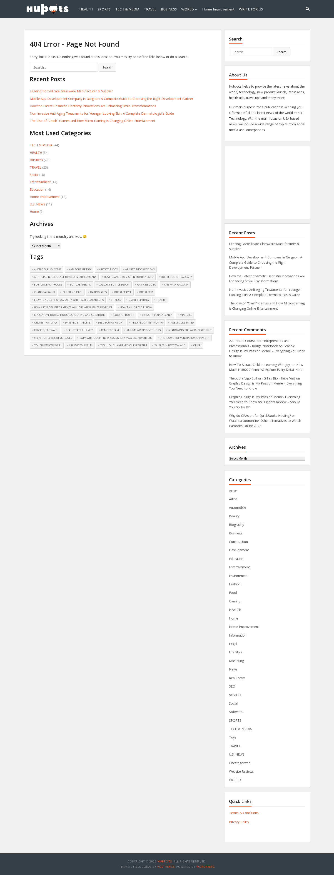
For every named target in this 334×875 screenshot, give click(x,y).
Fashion (235, 584)
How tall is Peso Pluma (136, 307)
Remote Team (110, 330)
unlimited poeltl (81, 345)
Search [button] (107, 67)
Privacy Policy (239, 822)
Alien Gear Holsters (47, 269)
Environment (238, 576)
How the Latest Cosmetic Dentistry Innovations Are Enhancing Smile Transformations (93, 106)
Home (34, 211)
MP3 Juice (186, 314)
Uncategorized (239, 763)
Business (36, 160)
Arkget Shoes (108, 269)
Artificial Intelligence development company (65, 276)
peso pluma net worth (147, 322)
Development (239, 550)
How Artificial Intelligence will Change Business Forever (73, 307)
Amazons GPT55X (80, 269)
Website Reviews (241, 771)
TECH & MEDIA (127, 9)
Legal (233, 644)
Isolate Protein (123, 314)
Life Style (235, 652)
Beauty (234, 516)
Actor (233, 490)
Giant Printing (139, 299)
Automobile (237, 507)
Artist (233, 499)
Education (37, 189)
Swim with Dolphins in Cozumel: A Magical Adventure (116, 337)
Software (235, 712)
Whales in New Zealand (170, 345)
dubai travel (123, 292)
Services (235, 695)
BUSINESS (169, 9)
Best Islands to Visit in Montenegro (129, 276)
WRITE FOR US (251, 9)
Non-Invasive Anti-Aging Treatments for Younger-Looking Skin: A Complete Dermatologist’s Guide (102, 113)
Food (233, 592)
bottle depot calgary (176, 276)
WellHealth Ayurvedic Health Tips (123, 345)
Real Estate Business (79, 330)
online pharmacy (45, 322)
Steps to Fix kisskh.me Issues (53, 337)
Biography (236, 524)
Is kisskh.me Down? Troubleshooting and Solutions (69, 314)
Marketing (236, 661)
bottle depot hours (48, 284)
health (161, 299)
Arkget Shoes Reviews (140, 269)
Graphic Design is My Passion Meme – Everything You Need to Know (267, 351)
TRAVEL (150, 9)
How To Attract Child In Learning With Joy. (260, 364)
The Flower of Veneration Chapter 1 (184, 337)
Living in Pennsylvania (157, 314)
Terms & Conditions (244, 813)
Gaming (234, 601)
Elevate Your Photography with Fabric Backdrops (69, 299)
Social (34, 174)
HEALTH (86, 9)
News (233, 669)
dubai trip (146, 292)
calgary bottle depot (114, 284)
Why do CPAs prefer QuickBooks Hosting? (260, 415)
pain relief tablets (77, 322)
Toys (232, 737)
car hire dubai (146, 284)
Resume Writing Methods (144, 330)
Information (238, 635)
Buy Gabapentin (80, 284)
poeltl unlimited (182, 322)
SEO (232, 686)
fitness (116, 299)
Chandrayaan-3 (44, 292)
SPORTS (104, 9)
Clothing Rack (72, 292)
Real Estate (237, 678)
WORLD (187, 9)
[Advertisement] (267, 182)
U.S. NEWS (37, 204)
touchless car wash (48, 345)
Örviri (197, 345)
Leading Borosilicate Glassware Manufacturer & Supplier (71, 91)
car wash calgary (176, 284)
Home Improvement (218, 9)
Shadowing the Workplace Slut (190, 330)
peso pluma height (111, 322)
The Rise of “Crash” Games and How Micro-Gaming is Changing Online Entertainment (92, 121)
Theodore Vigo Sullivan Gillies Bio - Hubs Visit (262, 378)
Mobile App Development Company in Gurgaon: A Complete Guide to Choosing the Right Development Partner (111, 98)
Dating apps (98, 292)
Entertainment (40, 182)
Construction (238, 541)
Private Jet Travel (46, 330)
